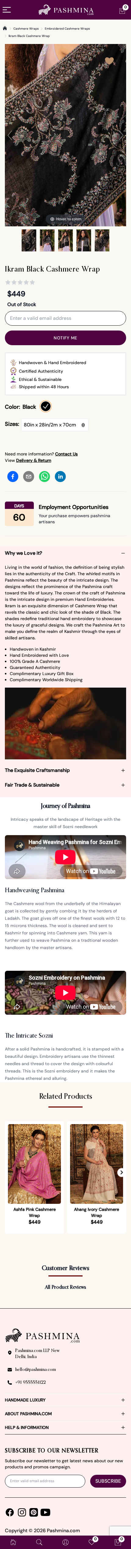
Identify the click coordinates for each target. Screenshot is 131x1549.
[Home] (4, 28)
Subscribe (108, 1481)
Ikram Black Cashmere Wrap (29, 36)
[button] (121, 1172)
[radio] (45, 406)
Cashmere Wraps (26, 29)
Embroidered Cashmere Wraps (67, 29)
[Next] (121, 135)
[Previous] (10, 135)
